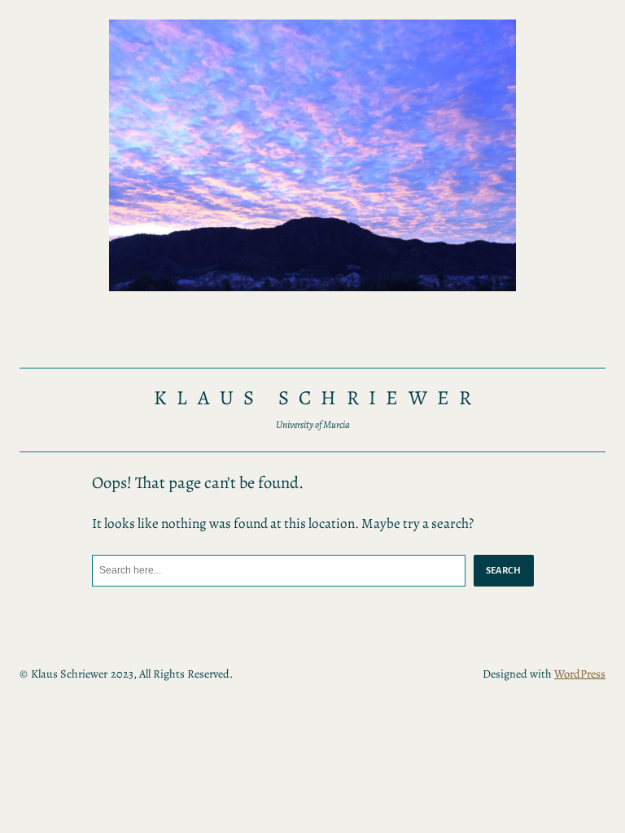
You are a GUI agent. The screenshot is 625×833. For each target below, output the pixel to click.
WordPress (579, 673)
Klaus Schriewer (318, 398)
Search (504, 570)
